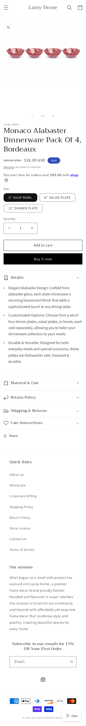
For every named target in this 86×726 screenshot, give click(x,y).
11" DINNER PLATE (23, 208)
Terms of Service (22, 549)
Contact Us (18, 539)
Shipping (9, 167)
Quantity (10, 219)
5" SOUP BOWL (20, 197)
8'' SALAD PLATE (57, 197)
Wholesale (18, 485)
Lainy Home (37, 717)
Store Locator (20, 528)
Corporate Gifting (23, 496)
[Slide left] (32, 115)
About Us (17, 474)
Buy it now (43, 259)
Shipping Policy (21, 507)
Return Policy (20, 517)
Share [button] (13, 436)
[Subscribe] (71, 661)
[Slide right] (53, 115)
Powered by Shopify (53, 717)
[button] (6, 7)
